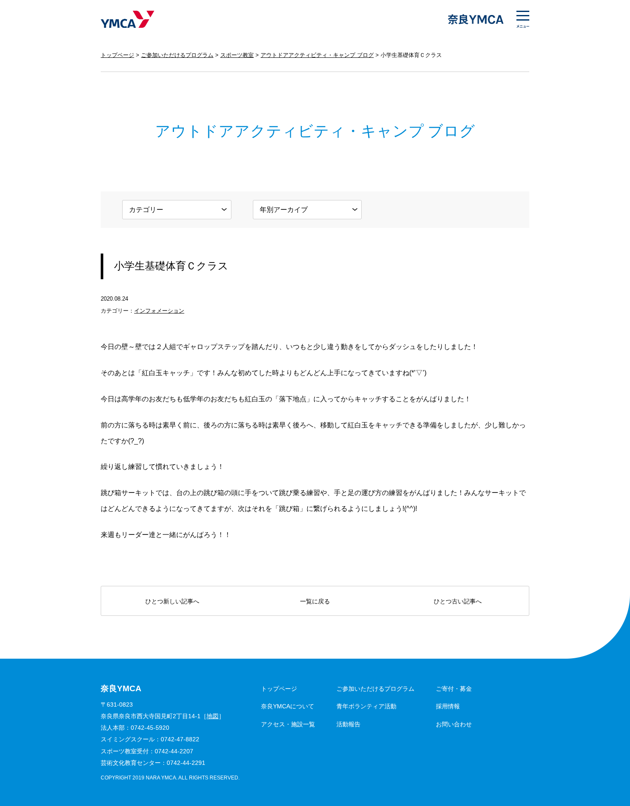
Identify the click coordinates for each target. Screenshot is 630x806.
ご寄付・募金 (454, 688)
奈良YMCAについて (287, 706)
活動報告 (348, 724)
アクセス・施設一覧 (288, 724)
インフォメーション (159, 310)
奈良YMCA (127, 19)
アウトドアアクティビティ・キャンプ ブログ (317, 55)
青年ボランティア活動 (366, 706)
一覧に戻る (315, 601)
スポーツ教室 (237, 55)
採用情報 (448, 706)
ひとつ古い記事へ (458, 601)
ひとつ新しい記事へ (172, 601)
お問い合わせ (454, 724)
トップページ (117, 55)
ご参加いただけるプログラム (177, 55)
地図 (213, 716)
